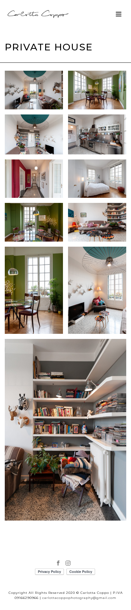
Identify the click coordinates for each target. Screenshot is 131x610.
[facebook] (58, 563)
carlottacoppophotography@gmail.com (79, 598)
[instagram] (68, 563)
